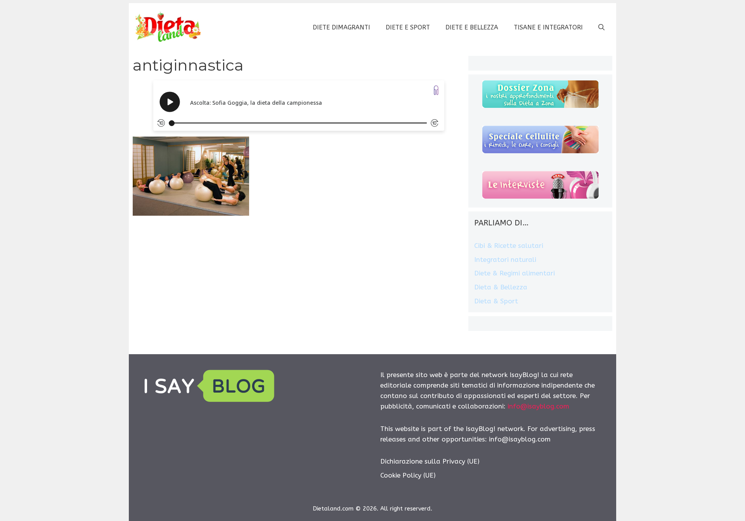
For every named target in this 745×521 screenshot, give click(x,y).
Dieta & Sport (496, 301)
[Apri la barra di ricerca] (601, 27)
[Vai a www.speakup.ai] (436, 90)
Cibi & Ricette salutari (508, 245)
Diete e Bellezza (471, 27)
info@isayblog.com (538, 406)
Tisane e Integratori (548, 27)
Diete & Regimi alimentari (514, 273)
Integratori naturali (505, 259)
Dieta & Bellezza (500, 287)
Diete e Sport (408, 27)
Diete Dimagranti (341, 27)
